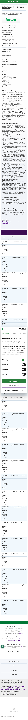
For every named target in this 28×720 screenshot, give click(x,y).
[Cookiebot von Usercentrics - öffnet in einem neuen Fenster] (19, 329)
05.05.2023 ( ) (5, 289)
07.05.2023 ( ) (5, 242)
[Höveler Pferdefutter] (14, 710)
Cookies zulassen (14, 381)
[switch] (24, 364)
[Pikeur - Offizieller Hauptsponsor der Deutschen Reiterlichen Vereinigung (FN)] (14, 701)
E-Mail (21, 633)
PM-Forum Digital (20, 689)
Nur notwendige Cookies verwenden (14, 390)
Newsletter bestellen (14, 651)
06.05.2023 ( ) (5, 258)
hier (21, 646)
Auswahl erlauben (14, 385)
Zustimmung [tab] (5, 333)
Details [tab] (14, 333)
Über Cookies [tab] (22, 333)
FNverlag (14, 687)
